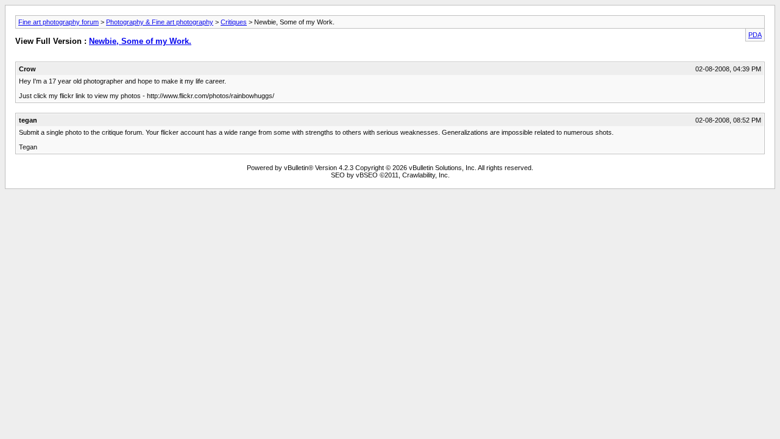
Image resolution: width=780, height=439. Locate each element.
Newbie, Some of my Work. (140, 41)
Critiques (234, 22)
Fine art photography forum (58, 22)
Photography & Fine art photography (159, 22)
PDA (755, 34)
